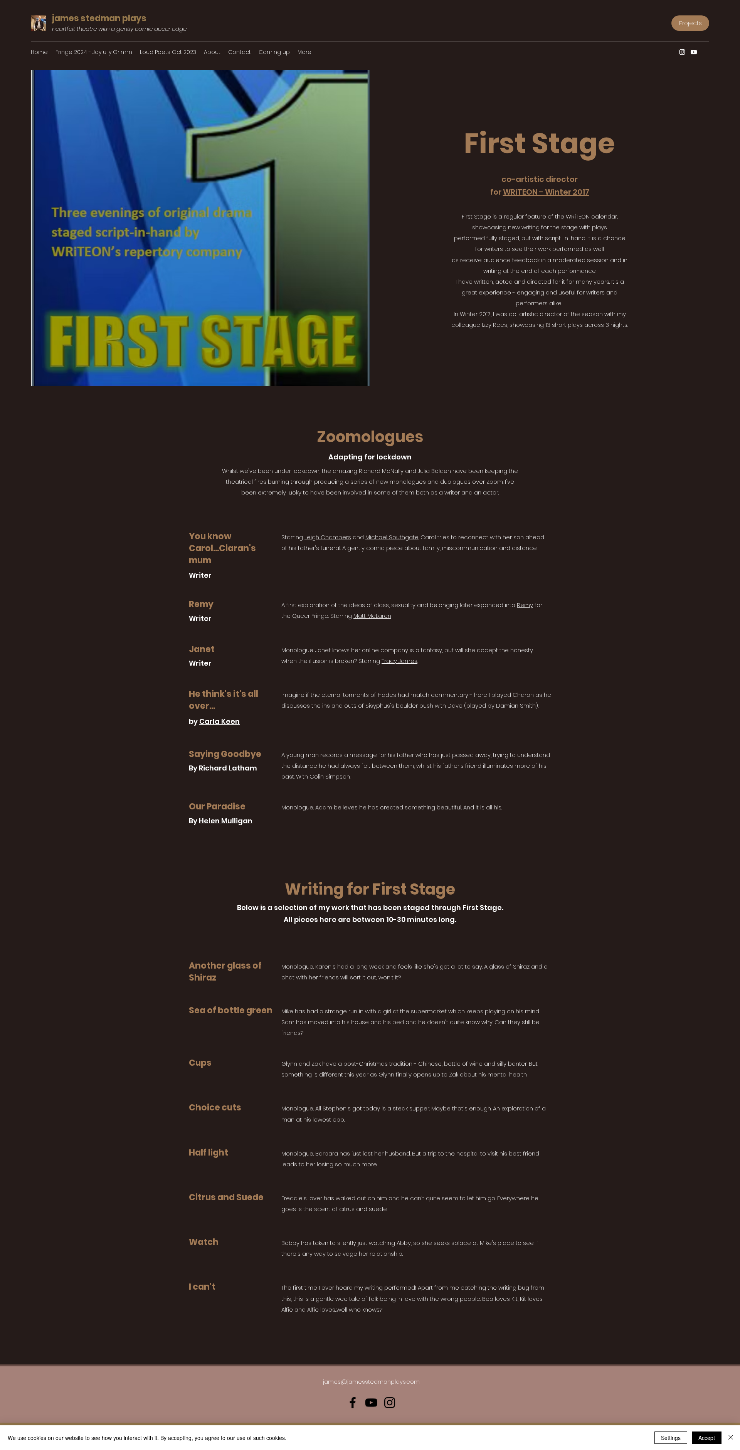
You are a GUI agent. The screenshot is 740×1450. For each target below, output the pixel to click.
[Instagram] (682, 52)
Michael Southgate (392, 537)
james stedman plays (99, 18)
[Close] (730, 1437)
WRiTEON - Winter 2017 (546, 192)
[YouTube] (694, 52)
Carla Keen (219, 721)
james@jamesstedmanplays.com (371, 1382)
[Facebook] (352, 1402)
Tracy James (399, 661)
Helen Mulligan (225, 821)
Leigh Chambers (327, 537)
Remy (525, 605)
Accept (706, 1438)
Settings (671, 1438)
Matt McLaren (372, 616)
